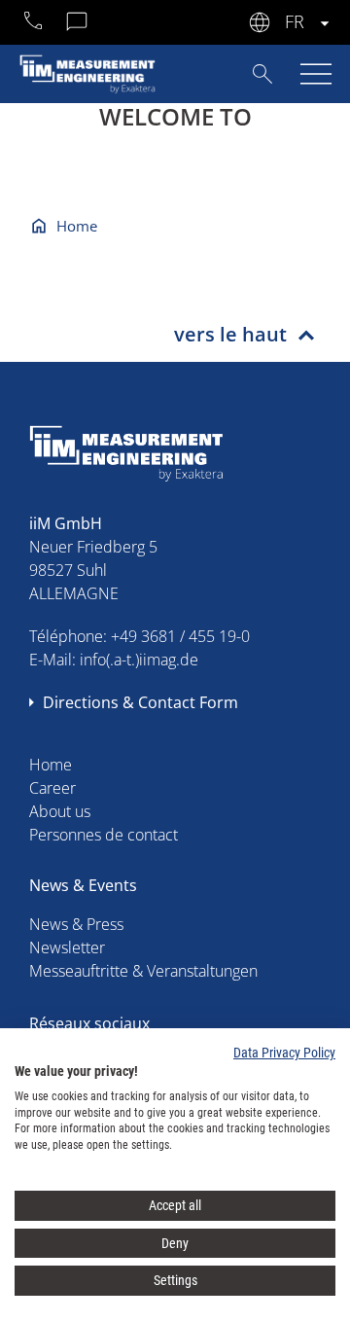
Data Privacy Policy (284, 1052)
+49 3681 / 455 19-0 (180, 636)
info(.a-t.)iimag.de (139, 659)
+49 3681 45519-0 (34, 23)
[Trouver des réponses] (262, 72)
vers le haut (230, 334)
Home (76, 225)
